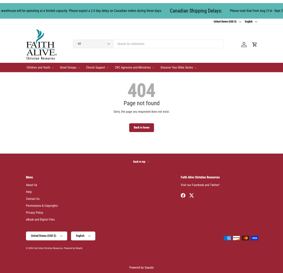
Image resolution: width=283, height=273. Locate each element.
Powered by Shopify (73, 248)
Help (29, 192)
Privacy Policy (34, 212)
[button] (254, 44)
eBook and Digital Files (40, 219)
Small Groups (68, 67)
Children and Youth (38, 67)
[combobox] (148, 44)
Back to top (139, 161)
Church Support (95, 67)
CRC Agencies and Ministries (133, 67)
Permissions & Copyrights (42, 206)
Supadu (149, 267)
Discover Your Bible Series (177, 67)
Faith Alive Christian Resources (48, 248)
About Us (31, 185)
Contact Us (32, 199)
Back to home (141, 127)
